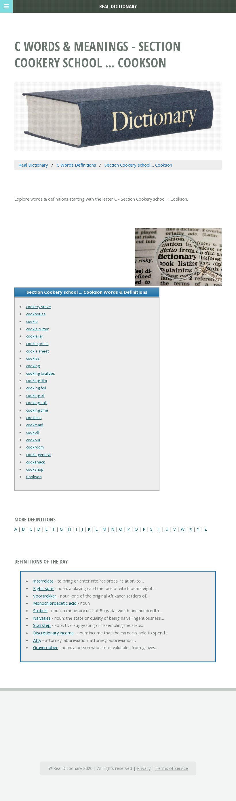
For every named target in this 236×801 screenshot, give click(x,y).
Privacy (144, 768)
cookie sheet (37, 351)
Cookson (34, 476)
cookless (34, 417)
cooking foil (36, 388)
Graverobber (45, 647)
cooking (33, 365)
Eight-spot (43, 588)
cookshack (35, 462)
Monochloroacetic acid (55, 603)
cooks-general (38, 454)
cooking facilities (40, 373)
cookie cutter (37, 328)
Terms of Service (171, 768)
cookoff (32, 432)
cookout (33, 439)
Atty (37, 640)
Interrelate (43, 581)
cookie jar (34, 336)
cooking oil (35, 395)
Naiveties (42, 618)
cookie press (37, 343)
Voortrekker (44, 596)
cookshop (34, 469)
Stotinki (40, 610)
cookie (32, 321)
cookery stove (38, 306)
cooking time (37, 410)
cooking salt (36, 402)
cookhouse (36, 313)
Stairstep (42, 625)
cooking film (36, 380)
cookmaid (34, 424)
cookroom (35, 447)
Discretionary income (53, 633)
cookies (33, 358)
